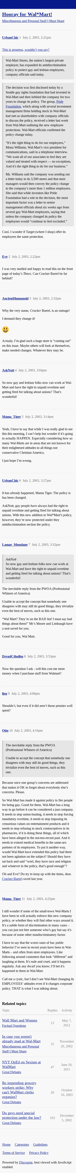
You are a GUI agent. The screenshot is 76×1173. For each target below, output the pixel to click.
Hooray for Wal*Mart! (27, 14)
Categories (22, 1144)
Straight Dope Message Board (22, 4)
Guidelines (40, 1144)
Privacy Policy (39, 1153)
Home (6, 1144)
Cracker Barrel (12, 879)
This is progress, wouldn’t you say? (25, 49)
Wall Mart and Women (19, 1020)
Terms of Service (13, 1153)
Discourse (26, 1162)
